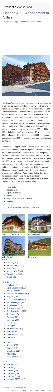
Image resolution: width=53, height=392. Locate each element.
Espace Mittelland (14, 299)
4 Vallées (10, 285)
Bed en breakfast (13, 265)
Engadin (9, 296)
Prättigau (10, 317)
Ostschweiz (11, 314)
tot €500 (9, 370)
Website (9, 201)
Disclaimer (46, 390)
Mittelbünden (11, 305)
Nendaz (9, 345)
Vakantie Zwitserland (18, 7)
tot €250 (9, 367)
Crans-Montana (12, 357)
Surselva (10, 320)
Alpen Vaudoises (22, 22)
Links (30, 390)
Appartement (35, 22)
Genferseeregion (13, 302)
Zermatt (9, 348)
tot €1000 (10, 373)
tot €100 (9, 365)
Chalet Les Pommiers (10, 235)
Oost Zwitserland (13, 311)
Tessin (9, 323)
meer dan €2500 (13, 379)
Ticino (9, 326)
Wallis (9, 331)
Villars (9, 354)
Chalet (9, 277)
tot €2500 (10, 376)
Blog (24, 390)
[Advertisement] (26, 38)
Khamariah (32, 257)
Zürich (9, 337)
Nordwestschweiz (13, 308)
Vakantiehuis (11, 274)
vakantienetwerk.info (18, 387)
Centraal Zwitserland (15, 294)
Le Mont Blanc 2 (34, 235)
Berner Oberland (13, 291)
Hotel (8, 268)
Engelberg (10, 351)
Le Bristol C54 (7, 257)
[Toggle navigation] (44, 7)
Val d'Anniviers (12, 329)
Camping (10, 262)
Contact (37, 390)
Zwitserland (8, 22)
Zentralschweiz (12, 334)
